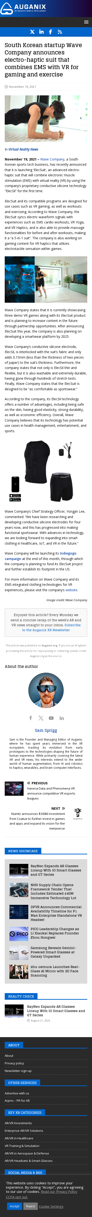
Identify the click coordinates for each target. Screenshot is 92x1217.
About (9, 1055)
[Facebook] (50, 32)
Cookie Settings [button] (51, 1206)
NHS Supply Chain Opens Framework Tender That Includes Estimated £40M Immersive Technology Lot (53, 891)
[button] (85, 22)
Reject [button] (30, 1206)
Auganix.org (49, 645)
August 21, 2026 (40, 1020)
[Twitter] (32, 32)
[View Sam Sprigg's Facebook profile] (30, 718)
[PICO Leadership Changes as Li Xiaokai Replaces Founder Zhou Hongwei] (18, 934)
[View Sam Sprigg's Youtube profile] (51, 718)
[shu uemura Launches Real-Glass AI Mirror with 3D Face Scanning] (18, 972)
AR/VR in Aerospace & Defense (27, 1153)
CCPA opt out (16, 1197)
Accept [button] (14, 1206)
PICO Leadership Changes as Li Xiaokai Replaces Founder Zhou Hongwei (55, 933)
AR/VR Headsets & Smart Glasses (29, 1161)
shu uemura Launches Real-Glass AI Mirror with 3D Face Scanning (55, 971)
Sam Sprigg (46, 730)
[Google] (60, 32)
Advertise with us (17, 1093)
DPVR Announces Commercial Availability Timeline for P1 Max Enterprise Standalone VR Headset (56, 913)
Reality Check (21, 996)
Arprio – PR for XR (17, 1100)
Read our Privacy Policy (59, 1191)
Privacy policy (14, 1063)
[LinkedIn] (41, 32)
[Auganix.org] (46, 14)
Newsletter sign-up (18, 1071)
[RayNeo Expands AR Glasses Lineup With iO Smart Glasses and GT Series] (18, 871)
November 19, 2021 (22, 86)
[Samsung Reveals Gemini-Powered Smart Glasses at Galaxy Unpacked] (18, 953)
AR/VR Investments (18, 1123)
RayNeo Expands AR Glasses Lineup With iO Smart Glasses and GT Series (56, 870)
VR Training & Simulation (22, 1146)
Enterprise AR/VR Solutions (24, 1130)
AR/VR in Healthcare (19, 1138)
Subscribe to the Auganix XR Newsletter (51, 627)
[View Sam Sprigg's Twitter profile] (41, 718)
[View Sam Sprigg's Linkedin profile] (62, 718)
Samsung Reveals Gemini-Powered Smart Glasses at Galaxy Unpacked (53, 952)
